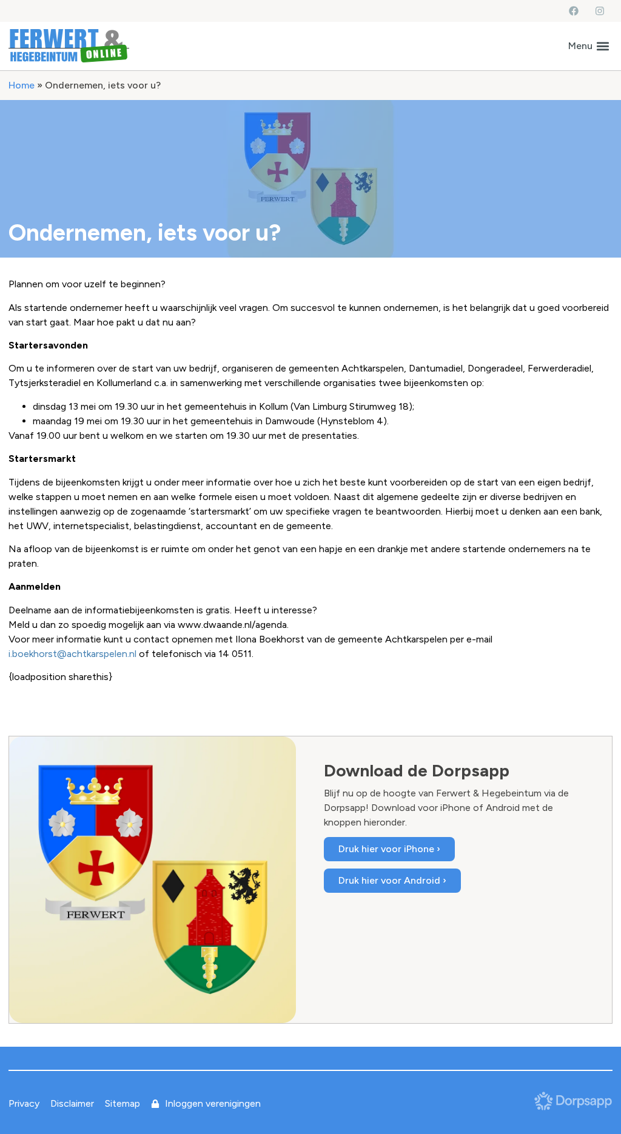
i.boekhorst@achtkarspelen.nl (72, 653)
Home (21, 85)
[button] (589, 45)
